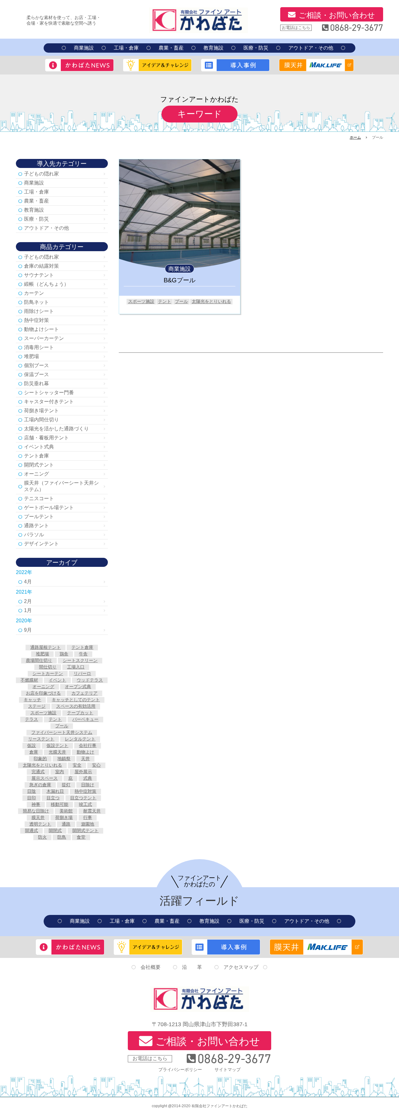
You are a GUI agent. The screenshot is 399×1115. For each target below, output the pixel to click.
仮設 (31, 745)
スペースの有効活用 (75, 706)
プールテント (39, 516)
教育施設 (214, 47)
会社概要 (151, 967)
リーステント (41, 738)
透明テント (40, 823)
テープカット (80, 712)
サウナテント (39, 275)
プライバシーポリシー (180, 1069)
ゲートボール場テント (49, 507)
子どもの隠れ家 (41, 173)
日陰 (31, 791)
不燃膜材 (29, 679)
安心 (96, 765)
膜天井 (38, 817)
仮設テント (57, 745)
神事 (35, 804)
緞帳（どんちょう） (46, 284)
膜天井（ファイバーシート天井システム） (61, 486)
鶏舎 (64, 653)
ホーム (355, 137)
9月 (28, 630)
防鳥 (61, 837)
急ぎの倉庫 (40, 784)
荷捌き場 (64, 817)
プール (181, 301)
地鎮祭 (63, 758)
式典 (87, 778)
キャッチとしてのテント (76, 699)
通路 (66, 823)
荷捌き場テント (41, 410)
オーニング (36, 473)
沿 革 (192, 967)
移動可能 (59, 804)
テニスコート (39, 498)
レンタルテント (80, 738)
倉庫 (33, 751)
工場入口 (75, 666)
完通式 (38, 771)
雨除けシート (39, 311)
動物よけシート (41, 329)
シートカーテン (47, 673)
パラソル (34, 534)
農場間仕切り (39, 660)
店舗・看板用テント (46, 437)
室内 (59, 771)
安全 (77, 765)
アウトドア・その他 (310, 47)
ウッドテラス (90, 679)
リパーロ (82, 673)
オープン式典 (78, 686)
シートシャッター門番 (49, 392)
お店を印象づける (43, 693)
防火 (42, 837)
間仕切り (47, 666)
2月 (28, 601)
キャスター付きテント (49, 401)
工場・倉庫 (126, 47)
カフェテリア (84, 693)
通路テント (36, 525)
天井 (85, 758)
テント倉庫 (36, 455)
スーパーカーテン (44, 338)
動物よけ (85, 751)
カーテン (34, 293)
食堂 (81, 837)
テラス (31, 719)
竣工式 (85, 804)
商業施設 (84, 47)
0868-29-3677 (356, 28)
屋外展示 (83, 771)
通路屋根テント (45, 647)
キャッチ (32, 699)
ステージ (37, 706)
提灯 (66, 784)
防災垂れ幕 (36, 383)
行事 (87, 817)
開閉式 (55, 830)
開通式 (31, 830)
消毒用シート (39, 347)
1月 (28, 610)
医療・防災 (255, 47)
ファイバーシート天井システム (61, 732)
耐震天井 (92, 810)
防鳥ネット (36, 302)
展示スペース (44, 778)
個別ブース (36, 365)
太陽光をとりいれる (211, 301)
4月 (28, 581)
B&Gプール (179, 280)
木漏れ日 (55, 791)
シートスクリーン (80, 660)
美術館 (66, 810)
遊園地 (87, 823)
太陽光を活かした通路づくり (56, 428)
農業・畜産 (171, 47)
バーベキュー (85, 719)
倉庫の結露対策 (41, 266)
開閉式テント (39, 464)
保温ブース (36, 374)
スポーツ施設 (141, 301)
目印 (31, 797)
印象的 (40, 758)
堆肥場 (31, 356)
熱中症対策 (36, 320)
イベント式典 (39, 446)
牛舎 (83, 653)
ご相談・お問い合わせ (337, 15)
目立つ (53, 797)
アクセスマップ (241, 967)
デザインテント (41, 543)
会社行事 (87, 745)
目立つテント (83, 797)
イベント (57, 679)
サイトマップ (227, 1069)
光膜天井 (57, 751)
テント (164, 301)
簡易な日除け (36, 810)
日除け (87, 784)
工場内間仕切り (41, 419)
